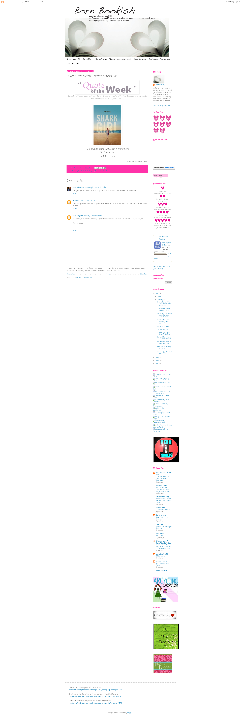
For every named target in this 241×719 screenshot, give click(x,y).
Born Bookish (160, 85)
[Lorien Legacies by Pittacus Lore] (162, 406)
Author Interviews (124, 59)
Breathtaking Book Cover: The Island (163, 333)
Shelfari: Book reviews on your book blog (161, 268)
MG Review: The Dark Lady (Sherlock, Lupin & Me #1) (164, 315)
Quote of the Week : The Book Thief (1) (164, 338)
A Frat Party (160, 536)
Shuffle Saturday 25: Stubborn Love (164, 343)
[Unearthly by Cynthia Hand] (162, 414)
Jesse (75, 200)
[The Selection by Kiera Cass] (162, 385)
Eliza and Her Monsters (163, 510)
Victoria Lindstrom (79, 187)
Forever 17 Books (161, 486)
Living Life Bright (162, 554)
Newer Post (71, 274)
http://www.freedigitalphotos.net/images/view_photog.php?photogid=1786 (95, 703)
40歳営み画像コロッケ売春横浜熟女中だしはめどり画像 (163, 501)
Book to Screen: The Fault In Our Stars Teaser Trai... (164, 304)
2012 (157, 361)
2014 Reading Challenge (162, 237)
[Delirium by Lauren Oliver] (162, 397)
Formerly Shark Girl (78, 171)
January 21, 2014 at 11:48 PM (87, 200)
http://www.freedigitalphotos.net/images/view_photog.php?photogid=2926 (95, 690)
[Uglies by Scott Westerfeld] (162, 410)
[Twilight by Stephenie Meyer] (162, 419)
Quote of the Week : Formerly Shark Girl (164, 322)
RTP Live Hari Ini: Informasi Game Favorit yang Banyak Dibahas (164, 490)
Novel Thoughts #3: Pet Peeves (163, 564)
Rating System (101, 59)
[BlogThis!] (98, 168)
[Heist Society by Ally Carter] (162, 381)
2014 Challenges (73, 63)
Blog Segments (140, 59)
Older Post (143, 274)
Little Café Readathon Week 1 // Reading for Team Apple (163, 479)
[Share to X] (100, 168)
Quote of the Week (101, 171)
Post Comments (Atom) (84, 277)
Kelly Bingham (90, 171)
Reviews (112, 59)
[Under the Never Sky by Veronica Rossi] (162, 427)
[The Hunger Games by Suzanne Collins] (162, 393)
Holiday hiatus (160, 556)
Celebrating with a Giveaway (162, 518)
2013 (157, 358)
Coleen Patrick (160, 524)
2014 (157, 294)
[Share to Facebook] (102, 168)
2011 (157, 364)
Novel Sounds (160, 534)
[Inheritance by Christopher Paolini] (162, 423)
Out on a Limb (161, 515)
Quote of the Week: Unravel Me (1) (163, 310)
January (160, 299)
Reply (74, 193)
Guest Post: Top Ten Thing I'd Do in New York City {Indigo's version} (164, 547)
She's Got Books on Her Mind (163, 474)
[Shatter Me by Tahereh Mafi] (162, 389)
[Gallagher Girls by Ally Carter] (162, 376)
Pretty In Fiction (161, 571)
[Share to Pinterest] (105, 168)
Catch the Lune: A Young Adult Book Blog (163, 542)
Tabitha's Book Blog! (162, 497)
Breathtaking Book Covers (159, 59)
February (160, 296)
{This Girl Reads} (161, 561)
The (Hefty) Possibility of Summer (164, 527)
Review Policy (88, 59)
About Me (76, 59)
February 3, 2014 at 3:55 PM (93, 216)
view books (168, 261)
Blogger (129, 713)
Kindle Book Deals (163, 326)
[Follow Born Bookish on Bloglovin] (164, 169)
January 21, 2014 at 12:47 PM (96, 187)
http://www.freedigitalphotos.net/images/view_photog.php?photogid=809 (95, 696)
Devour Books (160, 508)
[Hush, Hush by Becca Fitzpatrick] (162, 402)
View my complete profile (161, 106)
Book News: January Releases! (164, 348)
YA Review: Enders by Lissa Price (164, 352)
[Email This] (95, 168)
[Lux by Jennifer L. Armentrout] (162, 431)
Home (69, 59)
